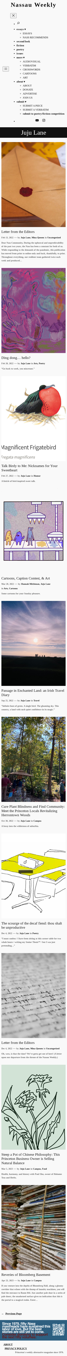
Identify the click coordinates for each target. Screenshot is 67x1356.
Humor (37, 476)
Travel (36, 700)
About (8, 1344)
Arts (36, 363)
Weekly (45, 5)
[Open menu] (6, 69)
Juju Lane (25, 237)
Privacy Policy (16, 1348)
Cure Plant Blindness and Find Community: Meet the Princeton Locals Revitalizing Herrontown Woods (33, 810)
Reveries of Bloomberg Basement (25, 1275)
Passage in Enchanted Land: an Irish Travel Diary (32, 693)
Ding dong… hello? (15, 358)
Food (44, 1169)
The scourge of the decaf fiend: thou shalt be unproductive (31, 925)
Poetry (42, 363)
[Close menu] (13, 15)
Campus (37, 821)
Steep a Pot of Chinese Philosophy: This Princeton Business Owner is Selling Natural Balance (30, 1158)
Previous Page (11, 1313)
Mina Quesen (38, 237)
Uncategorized (54, 237)
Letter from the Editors (18, 232)
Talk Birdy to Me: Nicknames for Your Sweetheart (29, 468)
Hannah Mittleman (30, 584)
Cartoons (13, 588)
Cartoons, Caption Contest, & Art (25, 578)
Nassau (21, 5)
